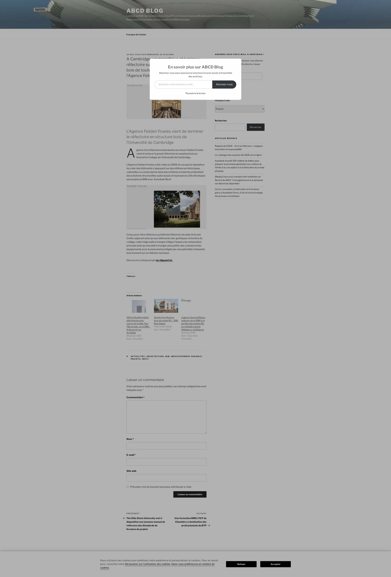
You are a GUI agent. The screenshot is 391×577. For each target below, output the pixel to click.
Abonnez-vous (224, 84)
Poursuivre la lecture (196, 93)
